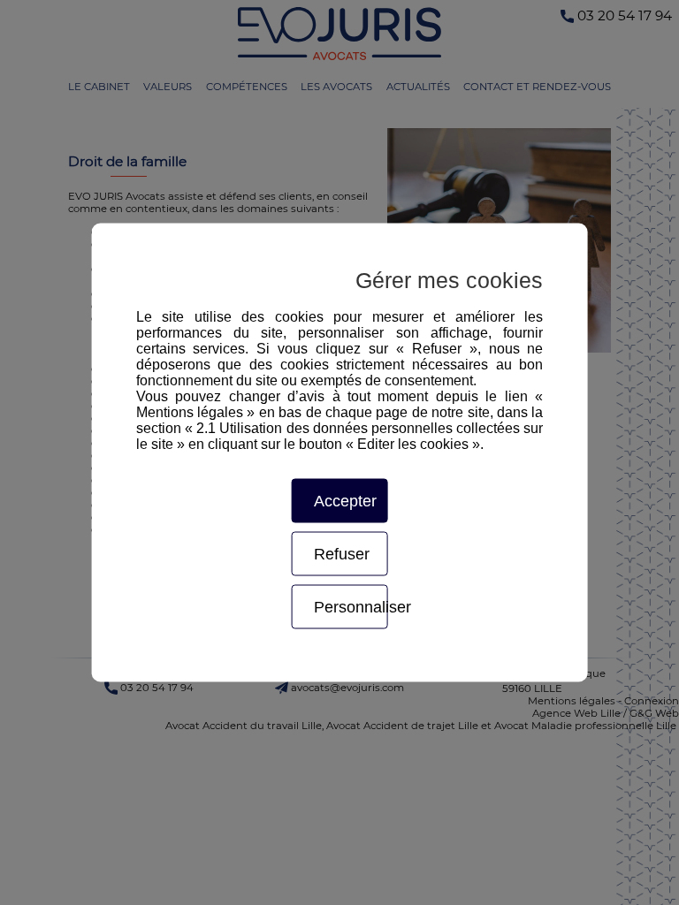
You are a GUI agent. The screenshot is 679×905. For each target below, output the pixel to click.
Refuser (342, 554)
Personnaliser (350, 607)
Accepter (345, 501)
